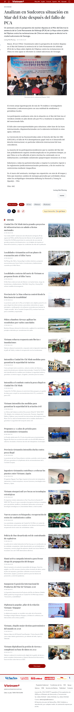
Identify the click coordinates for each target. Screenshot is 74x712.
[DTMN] (36, 678)
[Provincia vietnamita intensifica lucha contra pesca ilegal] (59, 455)
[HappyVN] (62, 678)
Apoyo (69, 685)
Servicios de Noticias (52, 688)
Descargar (37, 666)
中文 (59, 1)
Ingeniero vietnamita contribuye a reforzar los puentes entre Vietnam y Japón (24, 472)
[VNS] (11, 678)
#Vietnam (37, 204)
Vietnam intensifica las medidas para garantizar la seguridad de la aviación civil (22, 405)
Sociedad (7, 7)
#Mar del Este (12, 204)
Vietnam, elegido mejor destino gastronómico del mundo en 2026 (24, 627)
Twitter (14, 211)
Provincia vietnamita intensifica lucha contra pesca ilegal (24, 451)
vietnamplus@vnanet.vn (47, 699)
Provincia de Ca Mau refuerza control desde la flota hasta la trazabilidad (24, 296)
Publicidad (62, 688)
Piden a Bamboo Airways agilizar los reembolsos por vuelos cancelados (20, 321)
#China (29, 204)
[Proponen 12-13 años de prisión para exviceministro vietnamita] (59, 434)
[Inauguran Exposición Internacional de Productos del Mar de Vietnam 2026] (59, 589)
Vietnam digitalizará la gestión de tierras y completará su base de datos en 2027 (23, 648)
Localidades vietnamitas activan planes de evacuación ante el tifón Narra (22, 254)
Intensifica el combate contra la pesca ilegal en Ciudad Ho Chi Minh (24, 384)
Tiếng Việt (37, 1)
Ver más (10, 220)
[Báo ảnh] (50, 678)
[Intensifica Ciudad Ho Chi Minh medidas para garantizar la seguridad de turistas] (59, 365)
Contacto (70, 688)
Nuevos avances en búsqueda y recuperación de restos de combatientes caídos (25, 516)
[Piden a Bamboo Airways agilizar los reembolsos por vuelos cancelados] (59, 325)
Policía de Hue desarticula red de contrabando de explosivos (24, 537)
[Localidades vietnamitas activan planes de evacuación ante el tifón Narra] (59, 258)
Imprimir (18, 211)
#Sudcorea (47, 204)
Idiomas (37, 688)
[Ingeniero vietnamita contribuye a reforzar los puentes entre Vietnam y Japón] (59, 476)
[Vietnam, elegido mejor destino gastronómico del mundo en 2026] (59, 631)
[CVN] (24, 678)
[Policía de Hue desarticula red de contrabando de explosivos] (59, 541)
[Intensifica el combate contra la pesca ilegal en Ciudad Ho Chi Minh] (59, 388)
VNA (42, 688)
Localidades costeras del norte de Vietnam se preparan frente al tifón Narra (24, 275)
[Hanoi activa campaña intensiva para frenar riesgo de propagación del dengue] (59, 564)
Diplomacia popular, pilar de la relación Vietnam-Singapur (21, 606)
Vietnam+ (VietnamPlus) (18, 1)
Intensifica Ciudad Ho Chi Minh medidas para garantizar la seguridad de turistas (24, 361)
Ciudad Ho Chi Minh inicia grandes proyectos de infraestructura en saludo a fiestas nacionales (24, 227)
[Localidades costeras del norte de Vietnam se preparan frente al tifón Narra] (59, 279)
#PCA (21, 204)
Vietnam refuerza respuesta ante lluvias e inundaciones (22, 341)
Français (48, 1)
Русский (64, 1)
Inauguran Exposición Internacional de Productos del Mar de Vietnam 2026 (21, 585)
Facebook (9, 211)
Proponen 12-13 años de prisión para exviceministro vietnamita (20, 430)
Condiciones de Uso (56, 685)
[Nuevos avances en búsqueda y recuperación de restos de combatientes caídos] (59, 520)
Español (54, 1)
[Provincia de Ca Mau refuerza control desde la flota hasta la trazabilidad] (59, 300)
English (43, 1)
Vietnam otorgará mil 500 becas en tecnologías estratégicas (25, 493)
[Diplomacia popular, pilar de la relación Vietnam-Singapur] (59, 610)
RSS (65, 685)
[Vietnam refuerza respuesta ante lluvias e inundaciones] (59, 345)
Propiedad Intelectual (42, 685)
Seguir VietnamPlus (49, 211)
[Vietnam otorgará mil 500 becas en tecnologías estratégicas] (59, 497)
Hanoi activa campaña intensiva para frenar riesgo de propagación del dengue (23, 560)
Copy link (23, 211)
